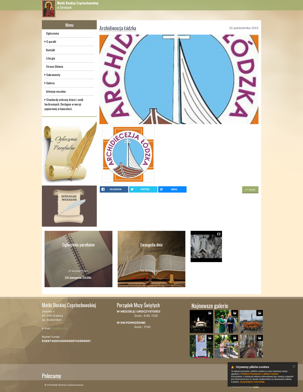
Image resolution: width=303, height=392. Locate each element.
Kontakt (50, 50)
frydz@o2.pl (60, 328)
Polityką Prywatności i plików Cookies (260, 374)
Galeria (50, 83)
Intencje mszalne (56, 91)
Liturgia (50, 58)
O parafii (51, 41)
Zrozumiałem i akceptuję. (252, 382)
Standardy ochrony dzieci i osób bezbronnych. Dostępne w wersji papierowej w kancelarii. (64, 104)
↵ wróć (250, 189)
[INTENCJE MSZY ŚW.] (69, 206)
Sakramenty (53, 75)
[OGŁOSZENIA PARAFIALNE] (69, 152)
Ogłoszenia (52, 33)
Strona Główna (54, 66)
